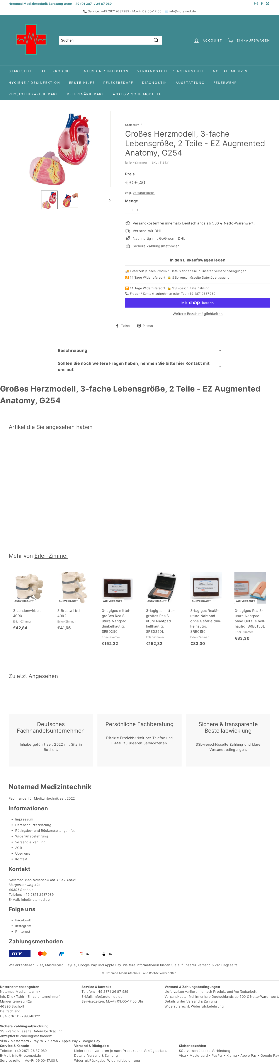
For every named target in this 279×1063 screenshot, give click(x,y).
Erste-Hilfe (82, 82)
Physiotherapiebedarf (33, 94)
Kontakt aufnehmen (157, 293)
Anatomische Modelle (137, 94)
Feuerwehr (225, 82)
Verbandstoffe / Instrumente (170, 71)
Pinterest (22, 931)
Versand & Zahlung (30, 842)
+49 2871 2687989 (38, 894)
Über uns (22, 853)
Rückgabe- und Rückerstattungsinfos (45, 831)
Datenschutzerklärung (33, 825)
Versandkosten (144, 192)
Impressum (24, 819)
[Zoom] (59, 149)
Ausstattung (190, 82)
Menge (131, 201)
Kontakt (21, 859)
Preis (130, 174)
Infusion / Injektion (105, 71)
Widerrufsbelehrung (31, 836)
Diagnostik (154, 82)
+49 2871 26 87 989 (112, 991)
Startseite (21, 71)
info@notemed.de (182, 11)
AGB (18, 848)
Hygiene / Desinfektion (34, 82)
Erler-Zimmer (136, 162)
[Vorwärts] (108, 200)
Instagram (23, 926)
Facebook (23, 920)
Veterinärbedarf (85, 94)
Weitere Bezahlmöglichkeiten (198, 313)
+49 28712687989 (115, 11)
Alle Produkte (57, 71)
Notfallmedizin (230, 71)
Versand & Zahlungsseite (217, 965)
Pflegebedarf (118, 82)
